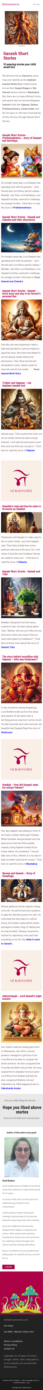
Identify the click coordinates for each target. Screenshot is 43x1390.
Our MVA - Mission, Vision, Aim (19, 1331)
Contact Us (9, 1348)
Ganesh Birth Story (11, 373)
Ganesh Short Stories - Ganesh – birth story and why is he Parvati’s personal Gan (21, 293)
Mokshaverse (10, 4)
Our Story (8, 1325)
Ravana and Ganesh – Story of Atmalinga (18, 874)
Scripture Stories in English (11, 1380)
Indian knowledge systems (30, 1380)
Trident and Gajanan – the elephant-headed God (16, 384)
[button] (8, 1267)
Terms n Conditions (13, 1341)
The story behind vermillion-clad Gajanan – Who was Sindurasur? (20, 658)
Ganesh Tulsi (8, 647)
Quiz (28, 1383)
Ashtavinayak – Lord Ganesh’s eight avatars (22, 997)
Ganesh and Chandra (12, 281)
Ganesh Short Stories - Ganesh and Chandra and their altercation (21, 218)
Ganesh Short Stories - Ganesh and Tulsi (21, 573)
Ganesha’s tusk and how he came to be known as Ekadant (21, 507)
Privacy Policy (10, 1344)
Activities (16, 1383)
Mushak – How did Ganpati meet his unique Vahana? (20, 786)
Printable (22, 1383)
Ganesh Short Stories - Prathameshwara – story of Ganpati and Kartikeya (22, 138)
